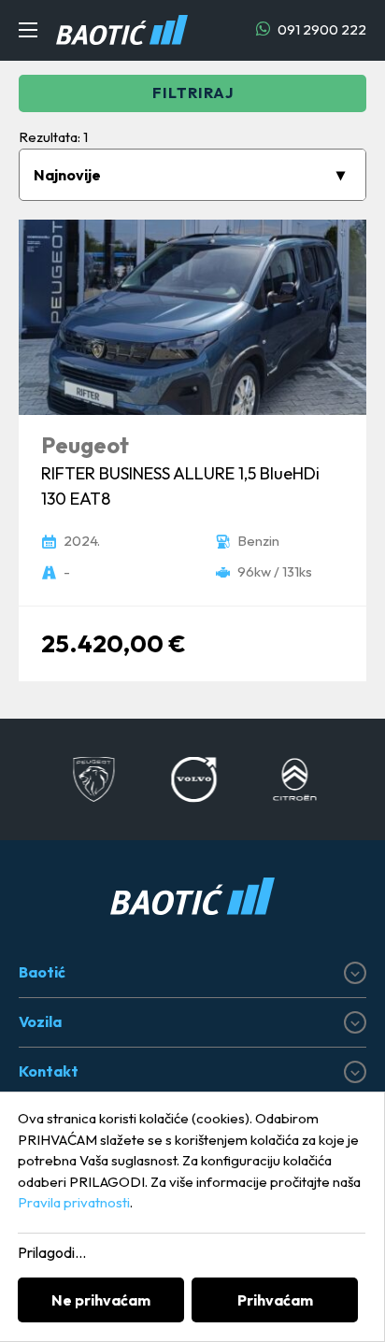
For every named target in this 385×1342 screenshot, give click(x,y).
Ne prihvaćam (100, 1300)
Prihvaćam (275, 1300)
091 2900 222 (320, 29)
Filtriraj (193, 92)
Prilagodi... (52, 1252)
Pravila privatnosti (74, 1202)
